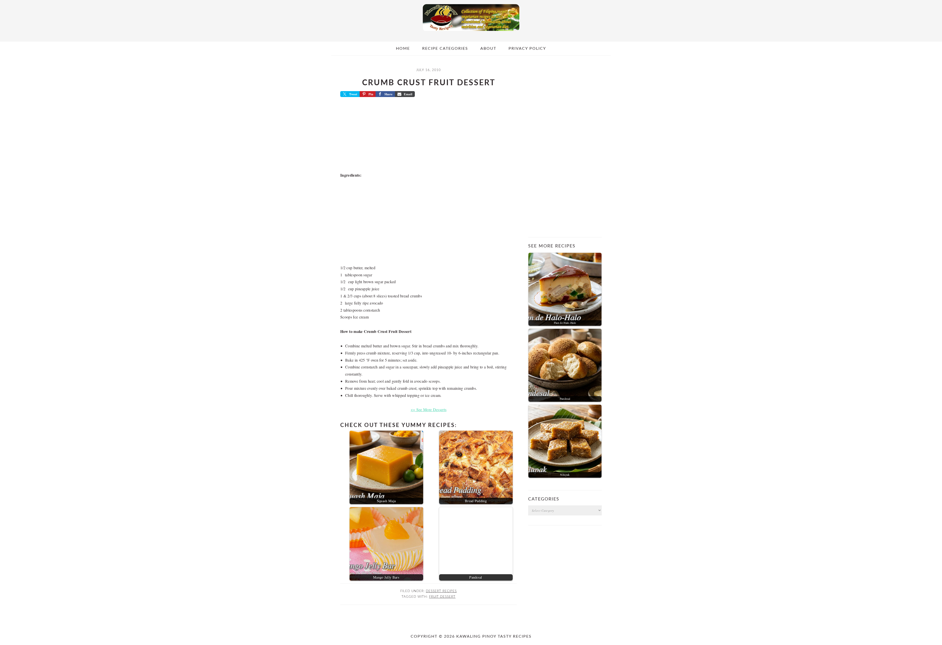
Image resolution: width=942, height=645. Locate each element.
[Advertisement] (428, 136)
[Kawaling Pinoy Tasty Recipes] (471, 32)
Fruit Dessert (442, 596)
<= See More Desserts (428, 409)
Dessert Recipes (441, 591)
